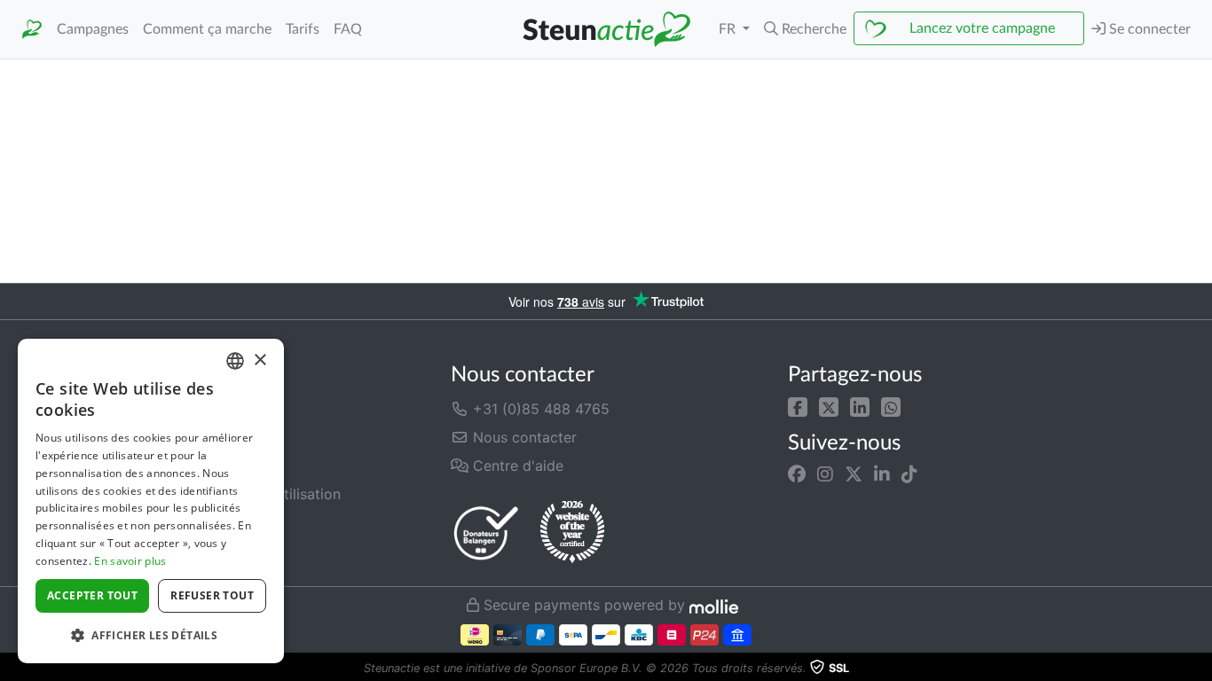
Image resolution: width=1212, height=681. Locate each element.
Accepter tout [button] (92, 595)
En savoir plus (130, 560)
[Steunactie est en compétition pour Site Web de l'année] (572, 532)
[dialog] (151, 501)
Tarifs (302, 29)
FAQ (348, 29)
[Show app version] (1199, 668)
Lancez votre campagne (982, 28)
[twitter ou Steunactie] (853, 474)
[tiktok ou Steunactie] (909, 474)
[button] (805, 29)
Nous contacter (522, 437)
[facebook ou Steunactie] (797, 474)
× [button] (259, 360)
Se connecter (1148, 29)
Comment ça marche (207, 29)
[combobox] (235, 361)
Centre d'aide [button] (515, 465)
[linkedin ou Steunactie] (882, 474)
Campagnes (93, 29)
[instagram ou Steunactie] (825, 474)
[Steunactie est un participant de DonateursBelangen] (486, 532)
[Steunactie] (32, 30)
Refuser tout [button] (212, 595)
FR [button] (729, 29)
